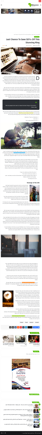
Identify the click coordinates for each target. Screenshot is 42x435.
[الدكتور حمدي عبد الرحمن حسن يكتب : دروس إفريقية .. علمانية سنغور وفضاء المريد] (36, 406)
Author (31, 322)
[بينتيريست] (21, 327)
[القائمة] (1, 5)
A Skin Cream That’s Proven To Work (21, 344)
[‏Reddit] (18, 327)
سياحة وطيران (33, 34)
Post (26, 322)
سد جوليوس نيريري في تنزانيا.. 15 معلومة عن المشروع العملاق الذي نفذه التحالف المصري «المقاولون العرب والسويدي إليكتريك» (18, 415)
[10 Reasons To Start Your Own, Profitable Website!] (33, 338)
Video (21, 322)
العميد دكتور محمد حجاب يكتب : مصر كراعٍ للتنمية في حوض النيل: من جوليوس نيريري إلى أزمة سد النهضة (18, 410)
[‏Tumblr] (23, 327)
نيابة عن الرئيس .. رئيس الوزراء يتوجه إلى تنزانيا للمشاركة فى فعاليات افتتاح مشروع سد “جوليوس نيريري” (18, 425)
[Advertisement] (21, 24)
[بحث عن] (40, 5)
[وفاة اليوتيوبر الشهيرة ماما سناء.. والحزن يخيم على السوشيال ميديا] (8, 338)
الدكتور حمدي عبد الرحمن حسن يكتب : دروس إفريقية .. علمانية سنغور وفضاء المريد (19, 404)
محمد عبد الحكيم (35, 45)
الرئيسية (37, 34)
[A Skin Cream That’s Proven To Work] (21, 338)
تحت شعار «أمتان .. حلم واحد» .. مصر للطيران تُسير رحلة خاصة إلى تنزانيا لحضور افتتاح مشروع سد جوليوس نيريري (18, 420)
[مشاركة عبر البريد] (13, 327)
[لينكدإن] (26, 327)
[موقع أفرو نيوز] (33, 5)
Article (36, 322)
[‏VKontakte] (15, 327)
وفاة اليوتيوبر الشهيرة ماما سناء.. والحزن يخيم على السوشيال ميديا (8, 344)
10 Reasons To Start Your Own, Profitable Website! (34, 344)
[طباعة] (10, 327)
